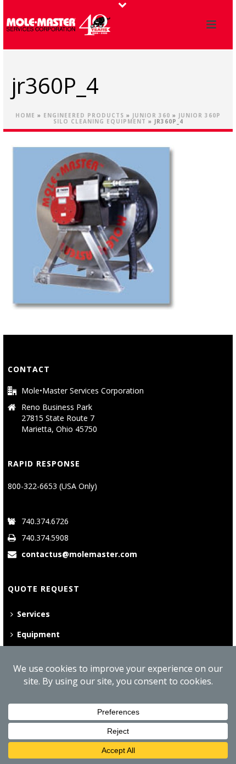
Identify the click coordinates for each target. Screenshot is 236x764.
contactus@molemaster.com (79, 554)
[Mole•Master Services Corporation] (58, 24)
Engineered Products (83, 115)
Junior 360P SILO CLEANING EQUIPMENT (137, 118)
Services (33, 614)
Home (25, 115)
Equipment (38, 634)
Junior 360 (151, 115)
